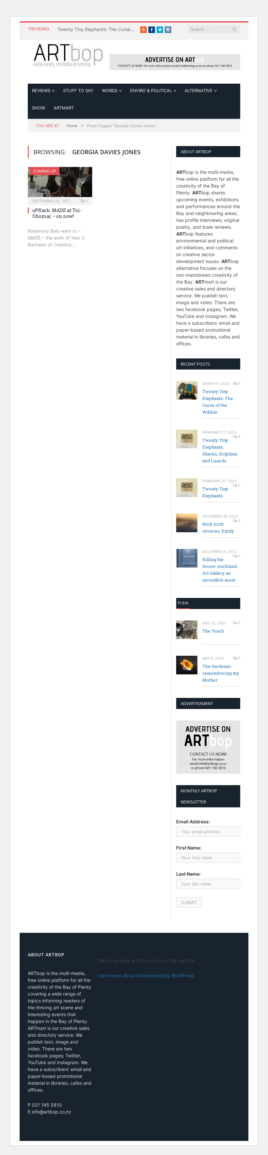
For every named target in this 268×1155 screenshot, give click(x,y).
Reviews (41, 90)
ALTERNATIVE (198, 90)
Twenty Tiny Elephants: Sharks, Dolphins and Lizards (219, 450)
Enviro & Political (151, 90)
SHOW (38, 107)
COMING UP (44, 171)
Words (109, 90)
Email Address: (193, 821)
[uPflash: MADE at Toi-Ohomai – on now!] (60, 184)
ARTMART (64, 107)
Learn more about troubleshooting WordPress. (146, 975)
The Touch (213, 631)
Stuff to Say (78, 90)
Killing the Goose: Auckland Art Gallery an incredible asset (219, 569)
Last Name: (188, 874)
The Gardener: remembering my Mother (220, 673)
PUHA (183, 603)
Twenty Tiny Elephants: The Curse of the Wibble (97, 29)
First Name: (188, 847)
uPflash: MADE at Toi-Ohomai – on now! (57, 213)
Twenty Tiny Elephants (215, 492)
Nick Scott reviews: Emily (218, 527)
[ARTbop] (68, 54)
